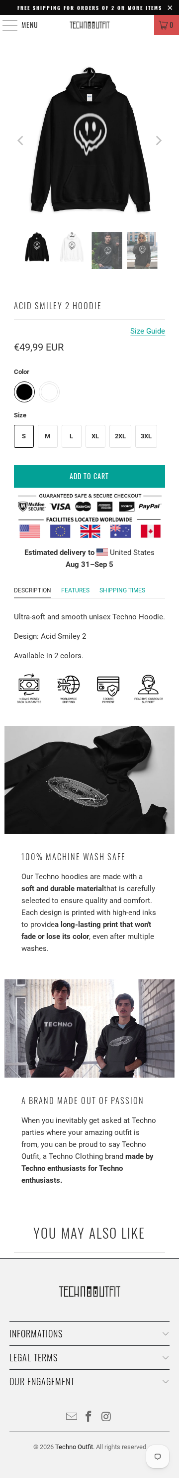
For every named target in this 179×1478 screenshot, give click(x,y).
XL (95, 436)
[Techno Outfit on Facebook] (89, 1417)
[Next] (158, 141)
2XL (120, 436)
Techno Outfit (74, 1447)
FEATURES (75, 590)
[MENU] (4, 25)
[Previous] (21, 141)
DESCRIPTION (32, 590)
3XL (146, 436)
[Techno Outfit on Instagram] (106, 1417)
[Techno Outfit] (89, 25)
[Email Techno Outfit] (71, 1417)
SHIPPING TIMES (122, 590)
